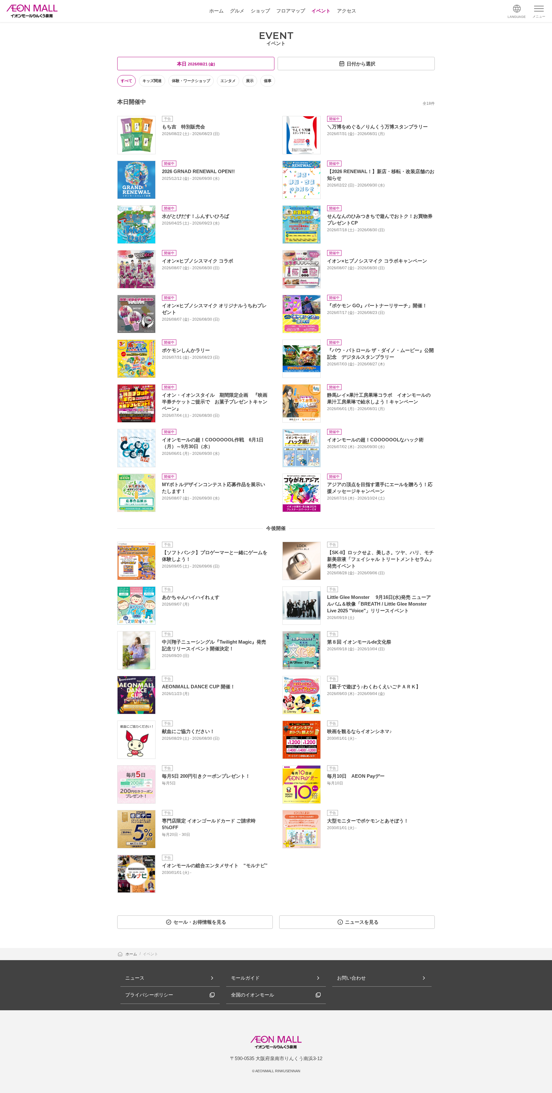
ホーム (132, 954)
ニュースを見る (362, 922)
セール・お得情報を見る (199, 922)
